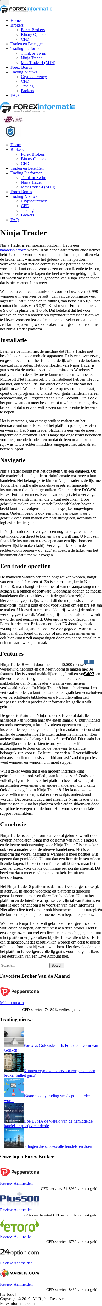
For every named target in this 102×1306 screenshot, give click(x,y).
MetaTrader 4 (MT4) (38, 62)
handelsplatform (13, 250)
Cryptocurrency (34, 76)
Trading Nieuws (23, 72)
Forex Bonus (21, 67)
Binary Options (33, 34)
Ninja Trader (31, 58)
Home (15, 20)
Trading (27, 86)
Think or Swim (33, 53)
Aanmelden (23, 1183)
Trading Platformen (26, 48)
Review (6, 1183)
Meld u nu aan (12, 1003)
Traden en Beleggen (27, 44)
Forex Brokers (33, 30)
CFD (25, 39)
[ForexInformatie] (37, 111)
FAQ (14, 95)
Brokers (17, 25)
